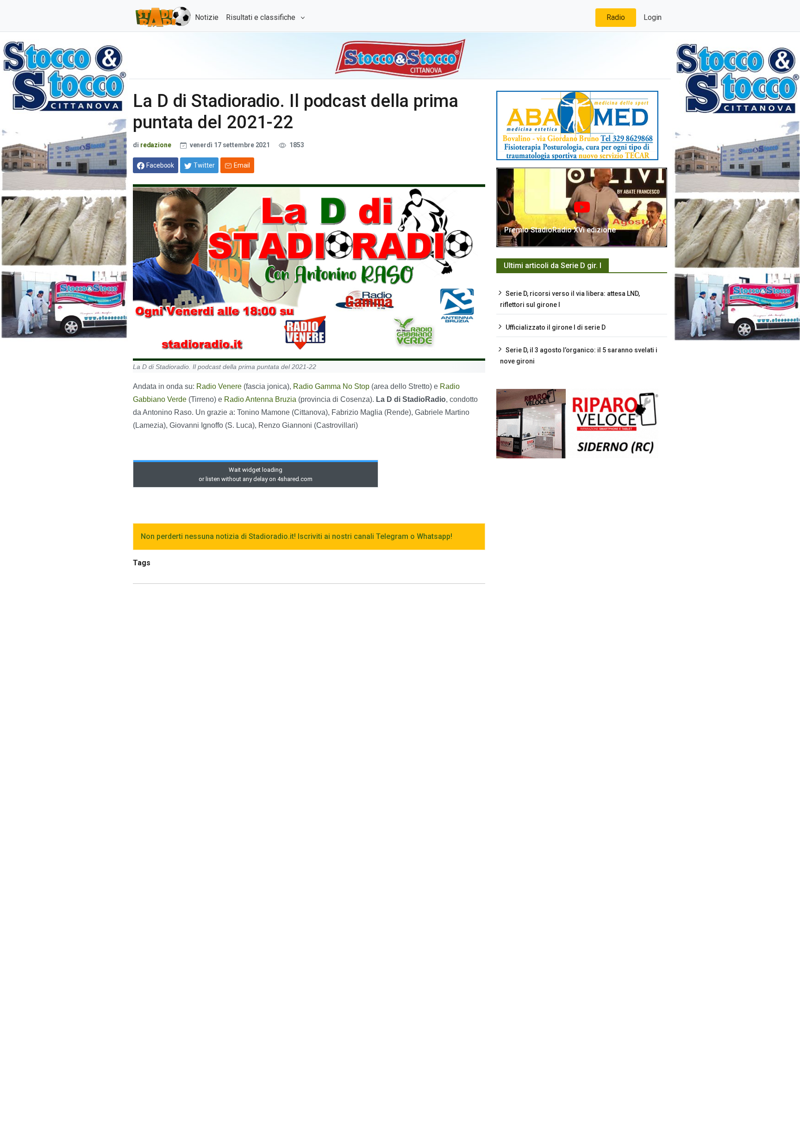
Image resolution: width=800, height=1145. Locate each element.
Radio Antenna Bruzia (261, 399)
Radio (615, 17)
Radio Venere (219, 386)
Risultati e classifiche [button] (261, 17)
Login (653, 17)
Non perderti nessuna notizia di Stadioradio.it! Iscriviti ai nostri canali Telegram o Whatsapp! (296, 536)
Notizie (207, 17)
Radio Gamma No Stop (331, 386)
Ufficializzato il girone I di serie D (556, 327)
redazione (155, 145)
